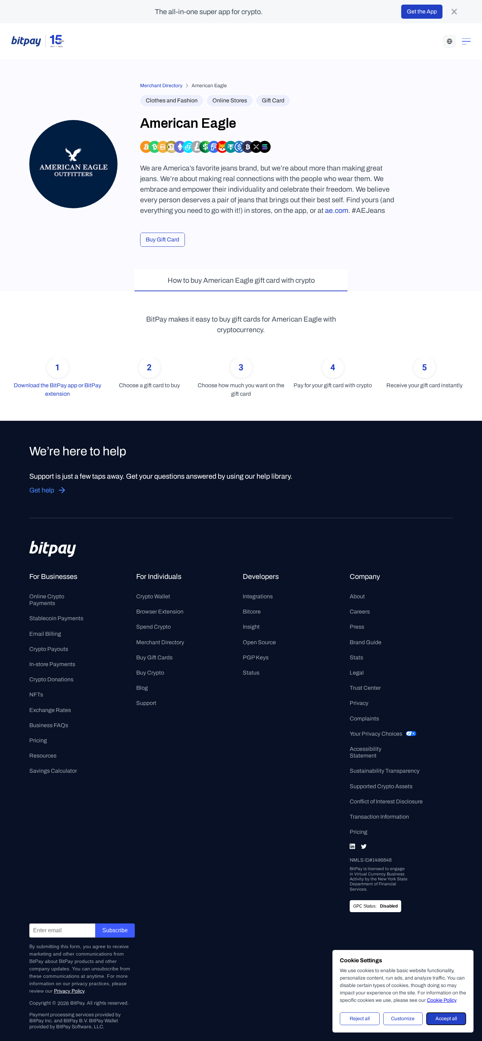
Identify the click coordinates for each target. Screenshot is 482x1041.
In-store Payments (52, 664)
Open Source (259, 642)
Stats (356, 657)
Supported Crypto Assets (381, 786)
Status (251, 673)
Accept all (446, 1018)
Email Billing (45, 634)
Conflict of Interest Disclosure (386, 801)
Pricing (38, 740)
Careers (360, 612)
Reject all (360, 1018)
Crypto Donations (51, 679)
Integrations (258, 596)
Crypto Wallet (153, 596)
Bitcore (252, 612)
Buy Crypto (150, 673)
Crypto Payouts (48, 649)
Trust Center (365, 688)
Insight (251, 627)
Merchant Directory (161, 85)
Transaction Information (379, 817)
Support (146, 703)
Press (357, 627)
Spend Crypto (153, 627)
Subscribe (115, 930)
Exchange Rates (50, 710)
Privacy (359, 703)
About (357, 596)
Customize (403, 1018)
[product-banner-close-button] (454, 11)
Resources (42, 756)
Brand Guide (365, 642)
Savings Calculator (53, 771)
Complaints (364, 719)
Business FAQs (48, 725)
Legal (357, 673)
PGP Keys (256, 657)
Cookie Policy (442, 1000)
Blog (142, 688)
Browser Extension (159, 612)
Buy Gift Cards (154, 657)
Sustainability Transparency (385, 771)
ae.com (336, 210)
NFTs (36, 695)
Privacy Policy (69, 991)
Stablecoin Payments (56, 618)
